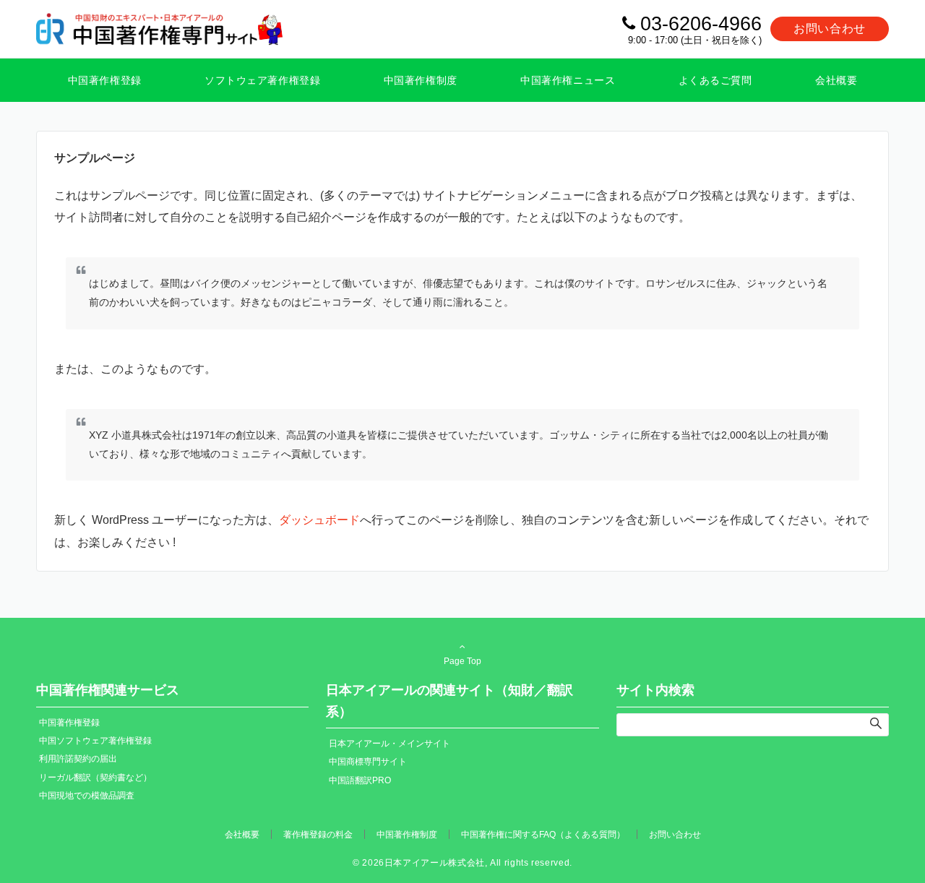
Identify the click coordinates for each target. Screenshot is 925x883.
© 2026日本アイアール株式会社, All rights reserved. (462, 862)
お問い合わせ (829, 28)
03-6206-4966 (701, 24)
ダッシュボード (319, 520)
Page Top (462, 661)
